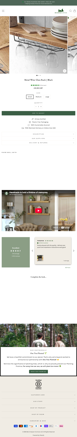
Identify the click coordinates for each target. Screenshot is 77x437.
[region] (53, 250)
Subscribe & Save (38, 421)
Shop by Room (38, 414)
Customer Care (38, 395)
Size (38, 93)
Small (30, 97)
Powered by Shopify (38, 435)
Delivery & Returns (38, 142)
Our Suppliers (38, 138)
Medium (39, 97)
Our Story (38, 401)
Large (47, 97)
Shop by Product (38, 408)
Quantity (38, 103)
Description (38, 134)
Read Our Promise (38, 371)
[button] (38, 85)
